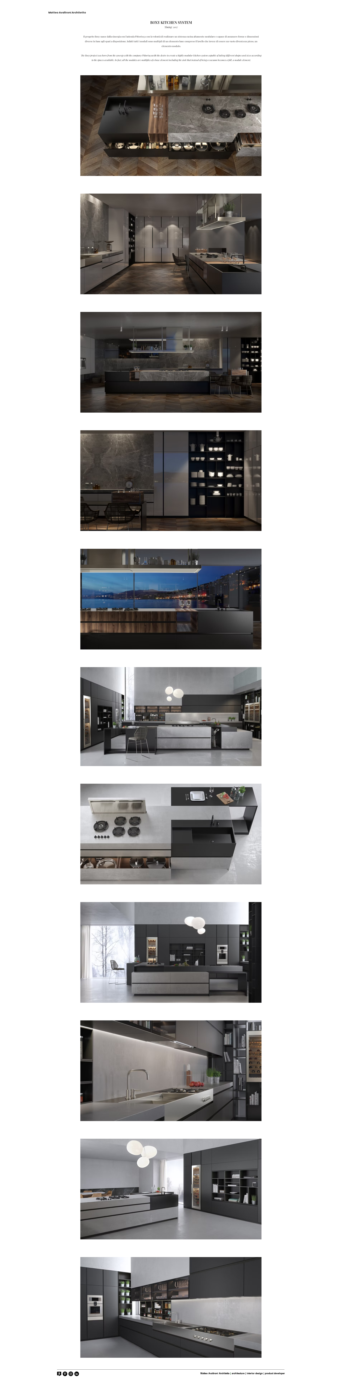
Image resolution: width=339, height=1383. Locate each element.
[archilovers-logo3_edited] (59, 1374)
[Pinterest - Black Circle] (65, 1374)
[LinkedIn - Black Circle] (76, 1374)
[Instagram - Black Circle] (71, 1374)
